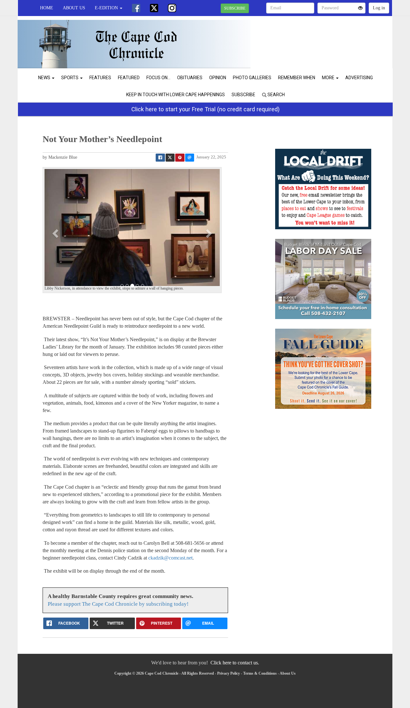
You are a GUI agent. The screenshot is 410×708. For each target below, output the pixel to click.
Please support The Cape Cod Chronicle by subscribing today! (118, 604)
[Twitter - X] (154, 8)
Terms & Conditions (260, 673)
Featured (129, 77)
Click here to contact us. (234, 662)
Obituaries (189, 77)
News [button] (44, 77)
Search (275, 94)
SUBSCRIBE (234, 8)
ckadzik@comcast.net (170, 557)
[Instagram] (172, 8)
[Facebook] (136, 8)
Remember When (296, 77)
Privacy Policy (228, 673)
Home (46, 7)
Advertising (359, 77)
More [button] (328, 77)
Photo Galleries (252, 77)
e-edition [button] (107, 7)
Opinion (217, 77)
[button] (56, 233)
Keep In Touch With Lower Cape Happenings (175, 94)
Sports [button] (70, 77)
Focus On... (158, 77)
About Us (74, 7)
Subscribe (243, 94)
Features (100, 77)
